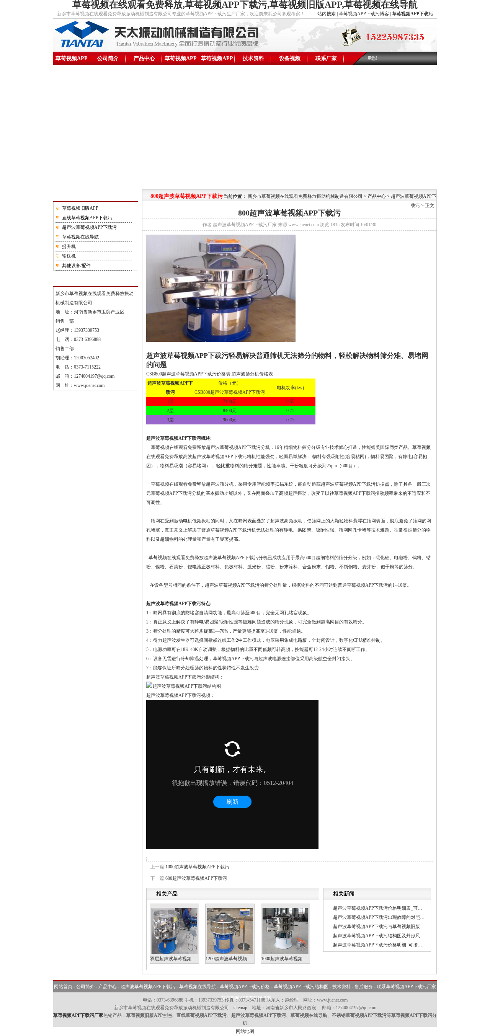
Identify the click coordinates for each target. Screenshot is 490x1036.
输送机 (69, 256)
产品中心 (144, 58)
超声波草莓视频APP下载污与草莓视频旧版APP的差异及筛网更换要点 (404, 926)
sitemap (240, 1007)
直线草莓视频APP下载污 (87, 217)
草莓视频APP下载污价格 (181, 60)
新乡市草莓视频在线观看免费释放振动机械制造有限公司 (305, 196)
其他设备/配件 (76, 265)
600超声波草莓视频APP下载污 (196, 878)
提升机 (69, 246)
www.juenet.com (89, 385)
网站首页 (63, 986)
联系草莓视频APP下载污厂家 (406, 986)
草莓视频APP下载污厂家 (78, 1015)
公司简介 (108, 58)
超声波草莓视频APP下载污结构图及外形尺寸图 (381, 935)
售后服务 (363, 986)
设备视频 (290, 58)
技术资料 (253, 58)
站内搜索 (326, 13)
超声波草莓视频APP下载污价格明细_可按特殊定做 (384, 945)
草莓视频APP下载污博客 (364, 13)
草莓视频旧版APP (80, 208)
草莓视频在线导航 (80, 237)
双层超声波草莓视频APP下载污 (182, 958)
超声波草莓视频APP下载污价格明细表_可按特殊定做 (387, 908)
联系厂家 (326, 58)
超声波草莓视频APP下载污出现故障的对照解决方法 (385, 917)
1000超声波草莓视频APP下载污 (197, 867)
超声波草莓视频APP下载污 (89, 227)
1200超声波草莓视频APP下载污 (238, 958)
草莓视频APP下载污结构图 (217, 60)
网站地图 (245, 1031)
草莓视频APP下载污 (72, 60)
